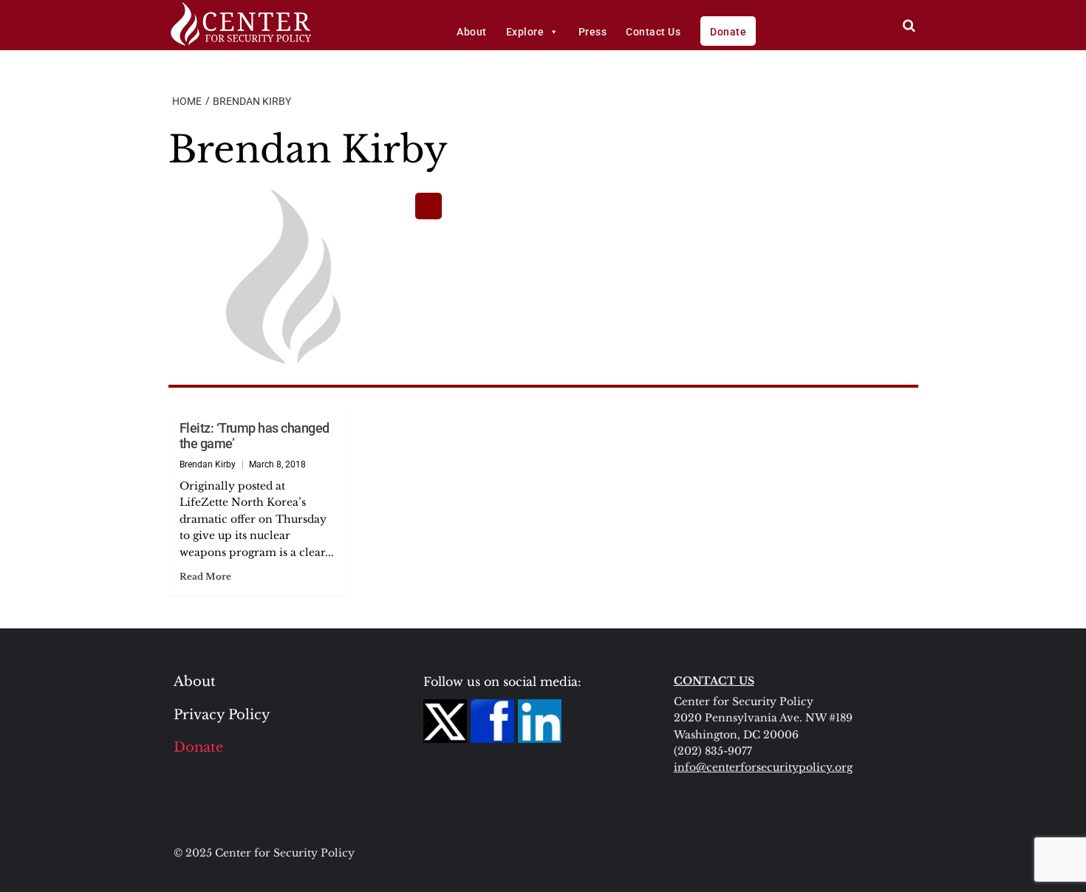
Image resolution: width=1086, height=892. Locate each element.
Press (592, 32)
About (472, 32)
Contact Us (653, 32)
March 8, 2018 (277, 464)
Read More (205, 576)
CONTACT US (714, 680)
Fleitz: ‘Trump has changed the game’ (254, 435)
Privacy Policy (222, 715)
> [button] (909, 25)
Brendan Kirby (208, 464)
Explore (525, 32)
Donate (728, 32)
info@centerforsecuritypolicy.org (763, 767)
